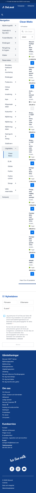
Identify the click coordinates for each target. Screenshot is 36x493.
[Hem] (8, 7)
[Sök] (2, 14)
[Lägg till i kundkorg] (32, 63)
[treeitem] (11, 154)
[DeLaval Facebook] (12, 469)
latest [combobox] (24, 37)
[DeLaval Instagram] (18, 469)
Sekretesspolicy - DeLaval (14, 338)
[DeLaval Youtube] (24, 469)
